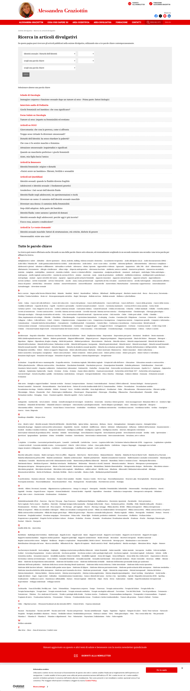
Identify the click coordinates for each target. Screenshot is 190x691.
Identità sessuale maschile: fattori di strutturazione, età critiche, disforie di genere (59, 231)
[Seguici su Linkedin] (169, 16)
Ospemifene (97, 491)
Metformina (147, 466)
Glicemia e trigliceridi (138, 405)
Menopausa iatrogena (26, 466)
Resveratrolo (107, 540)
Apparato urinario (140, 278)
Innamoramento (163, 427)
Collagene (21, 320)
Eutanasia (143, 374)
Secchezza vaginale (121, 553)
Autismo (57, 284)
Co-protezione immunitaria (87, 317)
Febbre (119, 386)
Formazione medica (25, 395)
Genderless (89, 402)
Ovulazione (62, 494)
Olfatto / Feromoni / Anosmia (35, 488)
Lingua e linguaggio (129, 445)
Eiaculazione (60, 365)
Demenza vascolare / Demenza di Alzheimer (63, 335)
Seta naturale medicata (120, 559)
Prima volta (75, 515)
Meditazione (72, 463)
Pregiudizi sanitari (35, 515)
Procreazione (123, 515)
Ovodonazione (51, 494)
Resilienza (53, 540)
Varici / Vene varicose (150, 611)
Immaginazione (120, 424)
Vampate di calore (134, 611)
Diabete (46, 338)
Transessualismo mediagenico (121, 594)
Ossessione (107, 491)
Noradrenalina (91, 482)
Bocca (145, 293)
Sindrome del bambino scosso (68, 562)
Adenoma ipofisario (125, 264)
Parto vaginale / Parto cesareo (29, 504)
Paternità (54, 504)
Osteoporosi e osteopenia (143, 491)
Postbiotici (150, 512)
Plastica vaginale (121, 512)
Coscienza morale (143, 326)
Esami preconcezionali (105, 371)
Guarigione (163, 407)
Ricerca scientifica (52, 543)
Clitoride (47, 317)
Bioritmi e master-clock (132, 293)
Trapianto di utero (25, 597)
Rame (86, 535)
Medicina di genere (41, 463)
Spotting (161, 576)
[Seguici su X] (160, 16)
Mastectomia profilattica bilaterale (86, 461)
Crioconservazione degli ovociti (37, 329)
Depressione (107, 335)
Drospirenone (106, 356)
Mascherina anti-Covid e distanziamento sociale (54, 461)
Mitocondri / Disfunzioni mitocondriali (133, 469)
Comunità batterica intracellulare (43, 323)
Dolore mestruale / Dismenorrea (109, 350)
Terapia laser (42, 591)
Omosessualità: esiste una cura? (35, 236)
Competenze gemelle (142, 320)
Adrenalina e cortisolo (63, 266)
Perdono (34, 507)
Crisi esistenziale (100, 329)
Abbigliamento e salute (26, 261)
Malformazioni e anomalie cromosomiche (143, 458)
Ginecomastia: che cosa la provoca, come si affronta (44, 129)
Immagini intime (150, 424)
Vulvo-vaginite (117, 616)
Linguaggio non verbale (147, 445)
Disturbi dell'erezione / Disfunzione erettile (53, 344)
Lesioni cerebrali (25, 445)
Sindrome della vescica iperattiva (139, 564)
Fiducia (32, 392)
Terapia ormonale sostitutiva (79, 591)
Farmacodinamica (49, 386)
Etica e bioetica (108, 374)
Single (105, 570)
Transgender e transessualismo (145, 594)
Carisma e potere (24, 309)
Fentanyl (63, 389)
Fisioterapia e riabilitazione (62, 392)
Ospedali (88, 491)
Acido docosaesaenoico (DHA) (155, 261)
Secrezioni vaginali (137, 553)
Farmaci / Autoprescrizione (75, 383)
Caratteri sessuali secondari (86, 306)
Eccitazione (22, 362)
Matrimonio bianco (25, 463)
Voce (69, 616)
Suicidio (130, 579)
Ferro (70, 389)
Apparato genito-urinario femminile (80, 278)
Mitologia (152, 469)
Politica (131, 512)
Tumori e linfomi (144, 597)
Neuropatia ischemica (26, 482)
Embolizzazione (147, 365)
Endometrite (83, 368)
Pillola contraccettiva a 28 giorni (158, 510)
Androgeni (136, 272)
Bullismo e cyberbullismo (126, 296)
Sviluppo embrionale (38, 582)
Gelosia (54, 402)
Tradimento (103, 594)
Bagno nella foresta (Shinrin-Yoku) (43, 293)
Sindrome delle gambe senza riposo (58, 567)
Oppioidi (21, 491)
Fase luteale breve (64, 386)
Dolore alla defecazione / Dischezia (82, 350)
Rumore (162, 543)
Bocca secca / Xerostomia (158, 293)
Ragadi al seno (65, 535)
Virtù (111, 614)
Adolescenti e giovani (26, 266)
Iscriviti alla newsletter (138, 3)
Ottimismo (158, 491)
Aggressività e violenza (105, 266)
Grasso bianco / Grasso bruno (64, 407)
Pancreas (43, 501)
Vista (132, 614)
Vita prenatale (158, 614)
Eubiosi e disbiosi (131, 374)
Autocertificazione (85, 284)
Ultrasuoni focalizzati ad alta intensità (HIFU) (54, 604)
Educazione (130, 362)
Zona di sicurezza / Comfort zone (45, 630)
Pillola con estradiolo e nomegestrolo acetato (76, 510)
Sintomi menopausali (137, 570)
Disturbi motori (125, 344)
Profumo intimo (145, 515)
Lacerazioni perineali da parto (49, 442)
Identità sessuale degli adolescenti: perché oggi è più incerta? (49, 217)
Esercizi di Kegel (24, 374)
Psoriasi (21, 521)
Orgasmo (50, 491)
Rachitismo (22, 535)
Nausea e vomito (89, 479)
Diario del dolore (140, 338)
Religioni (44, 540)
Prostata (88, 518)
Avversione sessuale (38, 286)
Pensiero (159, 504)
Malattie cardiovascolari (73, 458)
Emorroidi (159, 365)
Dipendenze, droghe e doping (46, 341)
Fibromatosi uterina (144, 389)
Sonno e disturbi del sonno (94, 576)
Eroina (65, 371)
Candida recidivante (25, 306)
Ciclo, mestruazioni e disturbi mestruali (76, 314)
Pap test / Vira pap (55, 501)
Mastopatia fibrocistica (147, 461)
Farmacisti (37, 386)
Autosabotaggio (23, 286)
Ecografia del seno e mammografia (41, 362)
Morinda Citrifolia (59, 472)
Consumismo (90, 323)
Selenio (158, 553)
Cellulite (152, 309)
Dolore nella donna (145, 350)
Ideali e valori (28, 424)
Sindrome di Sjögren (80, 567)
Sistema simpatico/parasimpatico (118, 573)
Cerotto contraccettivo (45, 311)
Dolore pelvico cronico (112, 353)
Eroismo (73, 371)
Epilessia (22, 371)
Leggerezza (148, 442)
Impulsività (68, 427)
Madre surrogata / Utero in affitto (54, 455)
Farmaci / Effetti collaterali (119, 383)
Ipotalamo (43, 435)
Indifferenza (94, 427)
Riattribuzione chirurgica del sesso (31, 543)
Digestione (22, 341)
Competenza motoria (124, 320)
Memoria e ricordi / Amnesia (99, 463)
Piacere (87, 507)
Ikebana (103, 424)
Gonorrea (48, 407)
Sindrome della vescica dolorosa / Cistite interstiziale (106, 564)
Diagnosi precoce (92, 338)
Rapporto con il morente (132, 535)
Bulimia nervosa (95, 296)
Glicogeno (151, 405)
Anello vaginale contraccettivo (40, 275)
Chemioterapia (139, 311)
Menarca (131, 463)
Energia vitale (104, 368)
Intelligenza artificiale (75, 430)
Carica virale (154, 306)
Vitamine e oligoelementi (57, 616)
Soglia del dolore (24, 576)
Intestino (55, 433)
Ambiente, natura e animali (117, 269)
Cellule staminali (141, 309)
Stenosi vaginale (80, 579)
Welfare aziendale (25, 623)
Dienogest (161, 338)
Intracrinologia (73, 433)
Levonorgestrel (61, 445)
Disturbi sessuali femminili (159, 344)
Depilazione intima (94, 335)
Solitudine (53, 576)
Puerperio (37, 521)
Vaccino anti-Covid (58, 611)
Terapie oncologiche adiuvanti (103, 591)
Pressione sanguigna (50, 515)
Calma (26, 303)
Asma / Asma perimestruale (83, 281)
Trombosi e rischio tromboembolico (105, 597)
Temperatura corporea (79, 588)
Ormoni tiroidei (77, 491)
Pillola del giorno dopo (77, 512)
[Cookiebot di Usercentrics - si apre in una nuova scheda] (18, 686)
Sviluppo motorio (53, 582)
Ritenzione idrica (144, 543)
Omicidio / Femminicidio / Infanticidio (113, 488)
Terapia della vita (147, 588)
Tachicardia (22, 588)
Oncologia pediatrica (149, 488)
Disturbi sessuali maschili (27, 347)
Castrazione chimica (84, 309)
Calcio (20, 303)
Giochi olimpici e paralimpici (112, 405)
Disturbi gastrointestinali (108, 344)
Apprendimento (155, 278)
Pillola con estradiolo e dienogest (46, 510)
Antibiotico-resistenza (133, 275)
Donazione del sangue (45, 356)
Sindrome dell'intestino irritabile (92, 562)
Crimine (21, 329)
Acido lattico (87, 264)
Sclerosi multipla (159, 550)
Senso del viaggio (104, 556)
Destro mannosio (157, 335)
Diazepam (152, 338)
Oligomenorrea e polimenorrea (59, 488)
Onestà (161, 488)
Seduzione (150, 553)
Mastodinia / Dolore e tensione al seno (123, 461)
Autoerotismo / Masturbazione (117, 284)
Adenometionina (140, 264)
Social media (160, 573)
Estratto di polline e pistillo (42, 374)
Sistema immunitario (25, 573)
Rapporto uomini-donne (87, 538)
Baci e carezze (23, 293)
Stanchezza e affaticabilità (55, 579)
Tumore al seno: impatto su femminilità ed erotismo (44, 119)
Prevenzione (65, 515)
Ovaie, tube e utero (25, 494)
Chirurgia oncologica (25, 314)
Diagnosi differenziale (76, 338)
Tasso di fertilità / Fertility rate (40, 588)
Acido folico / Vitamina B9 (27, 264)
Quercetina (36, 528)
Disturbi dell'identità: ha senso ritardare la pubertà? (44, 138)
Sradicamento (23, 579)
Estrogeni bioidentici (93, 374)
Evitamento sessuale (156, 374)
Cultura (141, 329)
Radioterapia (53, 535)
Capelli (52, 306)
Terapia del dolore (132, 588)
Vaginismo (113, 611)
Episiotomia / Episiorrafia (36, 371)
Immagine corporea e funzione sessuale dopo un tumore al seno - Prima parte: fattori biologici (64, 99)
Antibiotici (119, 275)
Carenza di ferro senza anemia (136, 306)
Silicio (20, 562)
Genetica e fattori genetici (114, 402)
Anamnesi (126, 272)
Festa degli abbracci (98, 389)
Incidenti (84, 427)
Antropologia (23, 278)
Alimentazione (156, 266)
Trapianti (162, 594)
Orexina (29, 491)
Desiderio (146, 335)
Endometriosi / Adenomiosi (67, 368)
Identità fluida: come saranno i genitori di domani (44, 212)
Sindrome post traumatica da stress (68, 570)
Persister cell (44, 507)
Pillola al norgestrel (25, 510)
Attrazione (48, 284)
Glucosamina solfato (25, 407)
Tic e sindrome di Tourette (48, 594)
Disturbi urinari (44, 347)
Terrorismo (120, 591)
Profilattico (134, 515)
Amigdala (29, 272)
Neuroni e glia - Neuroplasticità (137, 479)
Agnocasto (120, 266)
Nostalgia (120, 482)
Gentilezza (22, 405)
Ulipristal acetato (30, 604)
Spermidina (122, 576)
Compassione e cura (84, 320)
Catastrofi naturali (100, 309)
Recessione (115, 538)
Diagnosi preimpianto (108, 338)
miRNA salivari (91, 469)
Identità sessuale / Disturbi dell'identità (50, 424)
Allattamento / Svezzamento (28, 269)
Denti (83, 335)
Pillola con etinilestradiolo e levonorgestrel (111, 510)
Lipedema (46, 448)
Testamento (162, 591)
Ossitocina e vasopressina (122, 491)
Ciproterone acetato (100, 314)
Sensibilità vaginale (89, 556)
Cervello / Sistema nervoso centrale (68, 311)
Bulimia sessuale (109, 296)
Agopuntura (130, 266)
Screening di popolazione (34, 553)
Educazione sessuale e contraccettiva (150, 362)
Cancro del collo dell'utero (40, 303)
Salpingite (54, 550)
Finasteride (41, 392)
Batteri (76, 293)
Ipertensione (161, 433)
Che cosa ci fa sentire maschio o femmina (39, 143)
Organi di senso (39, 491)
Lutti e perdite (100, 448)
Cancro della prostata (144, 303)
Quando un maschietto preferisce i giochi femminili (44, 152)
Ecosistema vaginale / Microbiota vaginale (87, 362)
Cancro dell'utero (127, 303)
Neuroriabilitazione (43, 482)
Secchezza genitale (69, 553)
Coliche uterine (163, 317)
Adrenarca (77, 266)
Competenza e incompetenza (104, 320)
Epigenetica (166, 368)
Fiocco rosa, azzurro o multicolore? (36, 221)
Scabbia (149, 550)
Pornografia (140, 512)
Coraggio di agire (91, 326)
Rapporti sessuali (96, 535)
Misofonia (113, 469)
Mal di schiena (93, 455)
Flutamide (148, 392)
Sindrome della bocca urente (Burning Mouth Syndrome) (63, 564)
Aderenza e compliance (157, 264)
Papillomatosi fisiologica (86, 501)
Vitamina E (42, 616)
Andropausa (22, 275)
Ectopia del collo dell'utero (114, 362)
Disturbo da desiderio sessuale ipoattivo (81, 347)
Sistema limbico (41, 573)
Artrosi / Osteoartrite (56, 281)
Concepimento (63, 323)
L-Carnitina (32, 442)
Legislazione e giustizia (162, 442)
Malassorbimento (106, 455)
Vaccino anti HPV (43, 611)
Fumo (45, 395)
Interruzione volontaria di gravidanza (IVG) (34, 433)
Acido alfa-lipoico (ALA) (133, 261)
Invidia (146, 433)
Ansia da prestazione (106, 275)
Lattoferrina (85, 442)
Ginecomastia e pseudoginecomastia (86, 405)
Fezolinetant (111, 389)
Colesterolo (152, 317)
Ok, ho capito (162, 670)
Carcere (101, 306)
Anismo (78, 275)
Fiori (48, 392)
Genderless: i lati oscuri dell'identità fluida (40, 190)
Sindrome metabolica (161, 567)
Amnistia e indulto (63, 272)
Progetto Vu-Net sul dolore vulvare (53, 518)
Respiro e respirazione (67, 540)
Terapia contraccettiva (114, 588)
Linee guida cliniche (102, 445)
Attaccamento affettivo (160, 281)
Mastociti (104, 461)
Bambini (69, 293)
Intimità (63, 433)
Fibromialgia (22, 392)
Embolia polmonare (132, 365)
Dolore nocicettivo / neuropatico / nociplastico (35, 353)
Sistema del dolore (154, 570)
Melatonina (83, 463)
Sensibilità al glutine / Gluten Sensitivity (65, 556)
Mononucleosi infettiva (26, 472)
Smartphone (149, 573)
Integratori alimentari (57, 430)
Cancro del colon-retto (60, 303)
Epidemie (156, 368)
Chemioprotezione (125, 311)
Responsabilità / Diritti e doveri (88, 540)
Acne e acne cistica (101, 264)
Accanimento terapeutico (113, 261)
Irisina (51, 435)
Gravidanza (91, 407)
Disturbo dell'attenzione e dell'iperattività (141, 347)
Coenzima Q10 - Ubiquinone (127, 317)
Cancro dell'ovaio (113, 303)
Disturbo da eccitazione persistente (111, 347)
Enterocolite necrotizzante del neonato (125, 368)
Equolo (50, 371)
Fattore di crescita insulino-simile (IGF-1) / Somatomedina (94, 386)
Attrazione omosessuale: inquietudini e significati (43, 147)
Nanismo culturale (38, 479)
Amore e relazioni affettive (81, 272)
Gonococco (39, 407)
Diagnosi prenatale (125, 338)
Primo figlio (86, 515)
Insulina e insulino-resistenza (36, 430)
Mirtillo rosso (103, 469)
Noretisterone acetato (107, 482)
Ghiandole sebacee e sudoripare (59, 405)
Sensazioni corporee (41, 556)
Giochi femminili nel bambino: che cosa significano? (45, 109)
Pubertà (28, 521)
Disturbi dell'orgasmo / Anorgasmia (84, 344)
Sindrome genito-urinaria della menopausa (135, 567)
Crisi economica (86, 329)
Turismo (155, 597)
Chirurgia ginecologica (155, 311)
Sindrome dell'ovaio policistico (29, 564)
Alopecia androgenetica (78, 269)
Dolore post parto (129, 353)
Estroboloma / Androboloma (64, 374)
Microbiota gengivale (26, 469)
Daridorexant (23, 335)
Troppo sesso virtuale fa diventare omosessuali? (42, 134)
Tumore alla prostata (128, 597)
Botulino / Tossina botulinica (28, 296)
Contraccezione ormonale (27, 326)
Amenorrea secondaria (155, 269)
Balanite (61, 293)
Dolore (39, 350)
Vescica (54, 614)
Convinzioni (78, 326)
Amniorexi (50, 272)
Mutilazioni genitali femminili (106, 472)
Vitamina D (32, 616)
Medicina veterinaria (58, 463)
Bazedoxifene (86, 293)
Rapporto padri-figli (69, 538)
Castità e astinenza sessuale (65, 309)
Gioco (126, 405)
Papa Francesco (70, 501)
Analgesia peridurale (113, 272)
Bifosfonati (104, 293)
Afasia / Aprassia (89, 266)
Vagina (105, 611)
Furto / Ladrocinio (85, 395)
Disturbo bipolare (58, 347)
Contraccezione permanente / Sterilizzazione (55, 326)
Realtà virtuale (103, 538)
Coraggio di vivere (106, 326)
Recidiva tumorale (144, 538)
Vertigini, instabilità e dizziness (38, 614)
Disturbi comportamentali (137, 341)
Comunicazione (23, 323)
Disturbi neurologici (139, 344)
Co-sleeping (103, 317)
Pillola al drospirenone (151, 507)
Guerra (20, 410)
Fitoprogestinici (91, 392)
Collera (29, 320)
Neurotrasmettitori (59, 482)
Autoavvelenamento (69, 284)
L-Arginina (22, 442)
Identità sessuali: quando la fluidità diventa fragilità (44, 181)
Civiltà (145, 314)
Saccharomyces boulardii (27, 550)
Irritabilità (60, 435)
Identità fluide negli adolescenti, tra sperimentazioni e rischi (49, 194)
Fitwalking (113, 392)
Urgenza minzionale (93, 604)
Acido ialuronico (75, 264)
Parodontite (132, 501)
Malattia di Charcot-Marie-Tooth (135, 455)
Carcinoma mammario (114, 306)
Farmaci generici (151, 383)
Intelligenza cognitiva (93, 430)
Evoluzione (22, 377)
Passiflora (45, 504)
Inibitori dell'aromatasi (146, 427)
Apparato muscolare (103, 278)
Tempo (92, 588)
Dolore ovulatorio (78, 353)
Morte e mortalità (74, 472)
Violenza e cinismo (100, 614)
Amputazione (98, 272)
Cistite (124, 314)
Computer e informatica (160, 320)
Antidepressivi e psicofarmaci (154, 275)
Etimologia (119, 374)
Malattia (118, 455)
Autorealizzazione (159, 284)
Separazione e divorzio (159, 556)
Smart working (137, 573)
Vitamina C (22, 616)
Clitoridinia (56, 317)
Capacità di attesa (41, 306)
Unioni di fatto (78, 604)
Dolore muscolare (129, 350)
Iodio (153, 433)
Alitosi (166, 266)
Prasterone (22, 515)
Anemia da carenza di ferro (63, 275)
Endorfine (93, 368)
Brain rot (44, 296)
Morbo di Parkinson (44, 472)
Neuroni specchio (157, 479)
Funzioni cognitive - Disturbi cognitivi (63, 395)
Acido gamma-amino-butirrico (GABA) (53, 264)
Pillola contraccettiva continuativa (30, 512)
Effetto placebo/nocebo (26, 365)
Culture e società (152, 329)
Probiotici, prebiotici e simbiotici (104, 515)
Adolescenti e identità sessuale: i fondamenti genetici (45, 185)
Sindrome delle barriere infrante (30, 567)
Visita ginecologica (121, 614)
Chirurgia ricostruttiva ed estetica (47, 314)
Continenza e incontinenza (119, 323)
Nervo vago (102, 479)
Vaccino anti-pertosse (75, 611)
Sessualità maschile (83, 559)
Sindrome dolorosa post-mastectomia (103, 567)
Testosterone (23, 594)
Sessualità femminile (67, 559)
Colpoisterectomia (68, 320)
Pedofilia (130, 504)
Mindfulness (79, 469)
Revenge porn (118, 540)
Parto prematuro (145, 501)
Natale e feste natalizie (65, 479)
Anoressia (86, 275)
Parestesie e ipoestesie (118, 501)
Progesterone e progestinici (28, 518)
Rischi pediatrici (115, 543)
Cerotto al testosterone (26, 311)
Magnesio (71, 455)
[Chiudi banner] (182, 668)
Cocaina (112, 317)
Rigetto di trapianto (82, 543)
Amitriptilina (40, 272)
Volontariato (77, 616)
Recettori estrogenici (128, 538)
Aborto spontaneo (52, 261)
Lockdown (56, 448)
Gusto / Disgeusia (31, 410)
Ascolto (68, 281)
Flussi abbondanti (136, 392)
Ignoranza (94, 424)
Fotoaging (38, 395)
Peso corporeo (56, 507)
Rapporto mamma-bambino (28, 538)
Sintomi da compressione (118, 570)
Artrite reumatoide (39, 281)
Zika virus (21, 630)
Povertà (166, 512)
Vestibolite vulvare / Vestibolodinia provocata (75, 614)
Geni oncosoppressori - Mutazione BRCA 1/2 (142, 402)
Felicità (55, 389)
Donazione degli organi (26, 356)
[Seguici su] (164, 16)
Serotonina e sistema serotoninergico (32, 559)
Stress (112, 579)
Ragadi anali (77, 535)
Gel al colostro (44, 402)
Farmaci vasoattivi (24, 386)
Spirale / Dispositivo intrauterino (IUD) (142, 576)
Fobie (156, 392)
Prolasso (71, 518)
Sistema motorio (55, 573)
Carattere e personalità (65, 306)
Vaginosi (122, 611)
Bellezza (95, 293)
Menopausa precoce (43, 466)
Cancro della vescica (161, 303)
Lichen (90, 445)
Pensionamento (23, 507)
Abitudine (40, 261)
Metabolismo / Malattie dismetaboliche (108, 466)
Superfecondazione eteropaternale (148, 579)
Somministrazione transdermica (70, 576)
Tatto (55, 588)
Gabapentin (22, 402)
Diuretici (162, 347)
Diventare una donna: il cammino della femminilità (44, 203)
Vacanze (21, 611)
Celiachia (129, 309)
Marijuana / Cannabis (27, 461)
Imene (110, 424)
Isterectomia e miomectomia (96, 435)
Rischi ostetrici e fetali (99, 543)
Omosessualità (134, 488)
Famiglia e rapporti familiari (38, 383)
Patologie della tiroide (95, 504)
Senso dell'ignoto (119, 556)
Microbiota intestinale (44, 469)
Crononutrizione (130, 329)
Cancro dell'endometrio (96, 303)
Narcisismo (51, 479)
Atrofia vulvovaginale (143, 281)
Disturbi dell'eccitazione (27, 344)
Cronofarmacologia (115, 329)
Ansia (94, 275)
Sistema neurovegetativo (72, 573)
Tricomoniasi (57, 597)
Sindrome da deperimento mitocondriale (39, 562)
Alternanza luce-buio (97, 269)
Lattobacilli (75, 442)
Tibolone (32, 594)
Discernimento (97, 341)
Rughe (155, 543)
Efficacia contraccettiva (45, 365)
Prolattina (79, 518)
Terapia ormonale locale (57, 591)
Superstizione (23, 582)
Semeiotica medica (25, 556)
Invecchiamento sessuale (133, 433)
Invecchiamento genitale (113, 433)
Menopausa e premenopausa (147, 463)
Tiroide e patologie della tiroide (71, 594)
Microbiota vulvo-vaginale (63, 469)
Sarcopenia (140, 550)
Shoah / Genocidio (137, 559)
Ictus (20, 424)
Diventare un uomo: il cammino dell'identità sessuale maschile (50, 199)
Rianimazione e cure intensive (137, 540)
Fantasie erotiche (56, 383)
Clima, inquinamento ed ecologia (30, 317)
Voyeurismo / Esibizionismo (94, 616)
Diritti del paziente (66, 341)
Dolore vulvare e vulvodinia (148, 353)
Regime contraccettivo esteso (28, 540)
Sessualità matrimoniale (101, 559)
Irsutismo (68, 435)
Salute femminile (101, 550)
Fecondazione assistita (144, 386)
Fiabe (120, 389)
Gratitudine (81, 407)
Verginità (21, 614)
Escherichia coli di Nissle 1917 (126, 371)
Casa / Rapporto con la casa (43, 309)
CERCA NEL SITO (155, 22)
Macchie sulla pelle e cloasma (29, 455)
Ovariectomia (39, 494)
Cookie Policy (91, 681)
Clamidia (153, 314)
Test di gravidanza (149, 591)
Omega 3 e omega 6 (80, 488)
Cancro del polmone (77, 303)
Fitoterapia (103, 392)
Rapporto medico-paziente (50, 538)
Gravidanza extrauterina (107, 407)
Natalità (79, 479)
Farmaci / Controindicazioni (97, 383)
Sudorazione (120, 579)
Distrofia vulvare (119, 341)
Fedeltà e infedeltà (44, 389)
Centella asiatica (163, 309)
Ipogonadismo (33, 435)
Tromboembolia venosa (81, 597)
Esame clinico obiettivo (86, 371)
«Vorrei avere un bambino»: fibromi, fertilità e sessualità (47, 171)
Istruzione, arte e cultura (135, 435)
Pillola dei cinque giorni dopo (56, 512)
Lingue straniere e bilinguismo (29, 448)
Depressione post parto (122, 335)
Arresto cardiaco (24, 281)
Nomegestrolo (79, 482)
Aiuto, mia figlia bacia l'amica (34, 156)
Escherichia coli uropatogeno (150, 371)
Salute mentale (128, 550)
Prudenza (134, 518)
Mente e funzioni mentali (62, 466)
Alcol (147, 266)
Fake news (22, 383)
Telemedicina (64, 588)
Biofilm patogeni (116, 293)
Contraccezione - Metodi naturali (143, 323)
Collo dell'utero (40, 320)
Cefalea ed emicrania (117, 309)
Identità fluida (71, 424)
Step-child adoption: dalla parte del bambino (41, 208)
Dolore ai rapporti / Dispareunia (56, 350)
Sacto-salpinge (44, 550)
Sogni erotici (43, 576)
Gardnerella (33, 402)
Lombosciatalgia (68, 448)
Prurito (142, 518)
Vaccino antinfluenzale (93, 611)
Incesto (76, 427)
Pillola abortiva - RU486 (116, 507)
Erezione (58, 371)
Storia (106, 579)
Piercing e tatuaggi (99, 507)
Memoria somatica (119, 463)
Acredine (112, 264)
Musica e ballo (88, 472)
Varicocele (164, 611)
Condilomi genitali (77, 323)
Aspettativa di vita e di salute (106, 281)
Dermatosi (137, 335)
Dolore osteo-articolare (62, 353)
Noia (70, 482)
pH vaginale (78, 507)
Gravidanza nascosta (125, 407)
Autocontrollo (99, 284)
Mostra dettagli (39, 687)
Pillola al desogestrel (134, 507)
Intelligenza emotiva (110, 430)
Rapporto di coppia (150, 535)
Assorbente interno (125, 281)
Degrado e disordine (37, 335)
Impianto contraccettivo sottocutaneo (48, 427)
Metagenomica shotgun (133, 466)
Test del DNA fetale (133, 591)
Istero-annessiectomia (116, 435)
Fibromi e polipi (159, 389)
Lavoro (94, 442)
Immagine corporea (135, 424)
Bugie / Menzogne (80, 296)
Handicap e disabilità (26, 417)
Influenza (132, 427)
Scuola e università (53, 553)
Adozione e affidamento (44, 266)
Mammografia (165, 458)
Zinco (29, 630)
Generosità (99, 402)
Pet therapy (67, 507)
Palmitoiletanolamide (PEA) (28, 501)
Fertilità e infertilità (81, 389)
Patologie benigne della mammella (72, 504)
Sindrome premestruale (92, 570)
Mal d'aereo (81, 455)
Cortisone (131, 326)
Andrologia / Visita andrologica (153, 272)
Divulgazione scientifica (26, 350)
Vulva (108, 616)
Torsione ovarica (91, 594)
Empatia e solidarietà (47, 368)
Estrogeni (80, 374)
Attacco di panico (24, 284)
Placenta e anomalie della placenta (100, 512)
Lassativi (66, 442)
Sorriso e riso (111, 576)
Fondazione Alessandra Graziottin (161, 3)
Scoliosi (20, 553)
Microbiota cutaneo (161, 466)
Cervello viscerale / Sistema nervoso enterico (99, 311)
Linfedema (116, 445)
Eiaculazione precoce (94, 365)
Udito (20, 604)
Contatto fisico (102, 323)
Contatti (136, 22)
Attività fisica (37, 284)
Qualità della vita (24, 528)
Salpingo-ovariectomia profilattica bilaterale (76, 550)
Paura (107, 504)
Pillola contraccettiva (136, 510)
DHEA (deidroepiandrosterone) (29, 338)
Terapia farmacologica (26, 591)
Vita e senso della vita (143, 614)
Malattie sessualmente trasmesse (114, 458)
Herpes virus (40, 417)
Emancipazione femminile (113, 365)
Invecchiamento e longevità (91, 433)
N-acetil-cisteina (24, 479)
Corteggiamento (121, 326)
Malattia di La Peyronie (157, 455)
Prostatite (96, 518)
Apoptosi (62, 278)
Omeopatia (94, 488)
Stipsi (100, 579)
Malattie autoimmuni (54, 458)
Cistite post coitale (135, 314)
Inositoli (21, 430)
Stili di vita (92, 579)
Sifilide (157, 559)
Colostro (57, 320)
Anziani (32, 278)
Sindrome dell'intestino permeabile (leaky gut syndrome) (127, 562)
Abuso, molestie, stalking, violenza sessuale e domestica (81, 261)
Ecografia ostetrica (63, 362)
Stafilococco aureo (37, 579)
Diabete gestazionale (58, 338)
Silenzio (165, 559)
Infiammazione (121, 427)
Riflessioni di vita (67, 543)
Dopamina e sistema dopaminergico (86, 356)
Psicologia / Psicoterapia (156, 518)
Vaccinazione (31, 611)
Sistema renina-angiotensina (93, 573)
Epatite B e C (146, 368)
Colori (49, 320)
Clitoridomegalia (69, 317)
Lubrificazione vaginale (84, 448)
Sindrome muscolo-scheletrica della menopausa (35, 570)
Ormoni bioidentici (63, 491)
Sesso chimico (52, 559)
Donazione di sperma (63, 356)
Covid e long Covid (159, 326)
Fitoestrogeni (79, 392)
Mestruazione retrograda (82, 466)
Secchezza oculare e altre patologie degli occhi (95, 553)
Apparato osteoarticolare (122, 278)
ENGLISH (168, 22)
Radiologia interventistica (37, 535)
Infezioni (111, 427)
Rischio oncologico (129, 543)
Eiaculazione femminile (76, 365)
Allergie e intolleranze (49, 269)
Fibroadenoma (129, 389)
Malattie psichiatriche (92, 458)
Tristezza (67, 597)
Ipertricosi (22, 435)
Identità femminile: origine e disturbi (38, 166)
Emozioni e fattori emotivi (27, 368)
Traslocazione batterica (42, 597)
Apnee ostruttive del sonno (47, 278)
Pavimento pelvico (118, 504)
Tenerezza (101, 588)
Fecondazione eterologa (27, 389)
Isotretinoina (79, 435)
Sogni (34, 576)
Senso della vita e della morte (138, 556)
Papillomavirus (102, 501)
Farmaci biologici (136, 383)
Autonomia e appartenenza (140, 284)
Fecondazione (129, 386)
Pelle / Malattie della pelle (144, 504)
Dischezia (107, 341)
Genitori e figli (165, 402)
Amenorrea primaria (137, 269)
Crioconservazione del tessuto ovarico (65, 329)
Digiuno (30, 341)
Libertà (71, 445)
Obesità (21, 488)
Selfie (165, 553)
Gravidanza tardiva (142, 407)
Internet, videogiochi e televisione (132, 430)
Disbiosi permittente (82, 341)
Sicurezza (149, 559)
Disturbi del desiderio (156, 341)
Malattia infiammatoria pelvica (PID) (31, 458)
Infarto (103, 427)
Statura (69, 579)
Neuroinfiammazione (116, 479)
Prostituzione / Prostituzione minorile (115, 518)
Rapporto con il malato (112, 535)
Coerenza (142, 317)
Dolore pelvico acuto (94, 353)
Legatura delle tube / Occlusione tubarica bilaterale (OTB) (120, 442)
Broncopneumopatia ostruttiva (60, 296)
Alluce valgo (63, 269)
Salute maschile (115, 550)
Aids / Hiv (140, 266)
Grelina (154, 407)
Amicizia (21, 272)
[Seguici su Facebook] (156, 16)
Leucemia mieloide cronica (43, 445)
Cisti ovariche (115, 314)
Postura (158, 512)
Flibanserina (123, 392)
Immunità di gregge (25, 427)
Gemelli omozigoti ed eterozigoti (71, 402)
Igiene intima (83, 424)
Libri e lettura (81, 445)
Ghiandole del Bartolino (36, 405)
